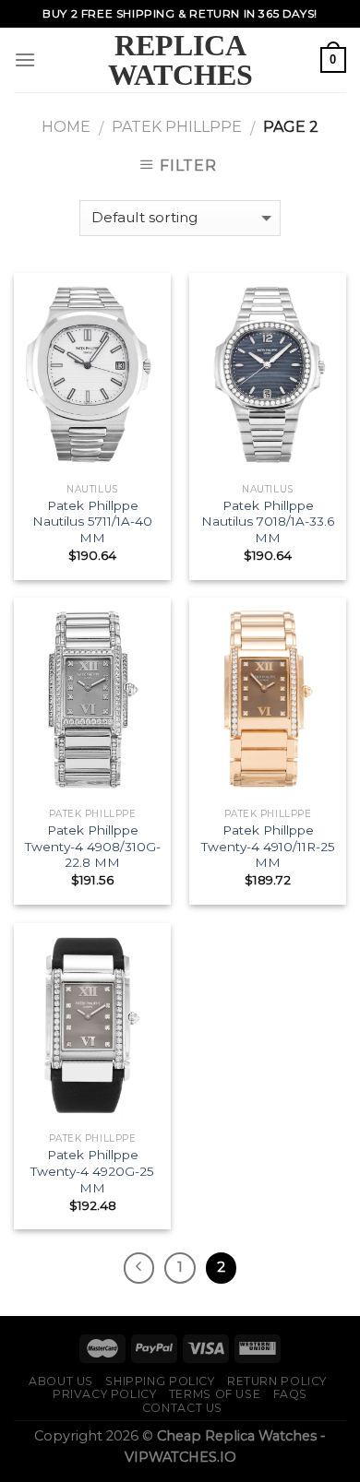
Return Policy (277, 1381)
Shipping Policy (159, 1381)
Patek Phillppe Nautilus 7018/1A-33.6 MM (267, 521)
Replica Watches (180, 59)
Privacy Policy (105, 1394)
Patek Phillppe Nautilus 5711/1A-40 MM (92, 521)
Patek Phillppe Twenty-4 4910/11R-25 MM (268, 846)
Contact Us (182, 1408)
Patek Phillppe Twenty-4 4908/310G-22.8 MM (93, 846)
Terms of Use (214, 1394)
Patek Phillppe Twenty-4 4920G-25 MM (92, 1170)
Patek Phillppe (177, 127)
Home (66, 127)
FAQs (290, 1394)
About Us (61, 1381)
